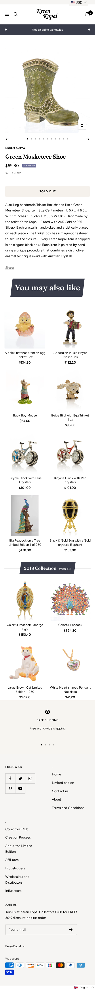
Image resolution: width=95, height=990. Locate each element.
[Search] (16, 14)
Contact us (60, 791)
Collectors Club (16, 829)
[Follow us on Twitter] (20, 778)
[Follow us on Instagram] (30, 778)
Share (9, 268)
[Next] (88, 138)
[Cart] (87, 14)
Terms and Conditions (68, 808)
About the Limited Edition (18, 849)
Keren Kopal (15, 147)
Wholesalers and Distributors (17, 879)
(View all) (65, 568)
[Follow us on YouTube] (20, 788)
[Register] (71, 929)
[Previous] (7, 138)
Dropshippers (15, 868)
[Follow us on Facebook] (10, 778)
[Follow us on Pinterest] (10, 788)
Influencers (13, 891)
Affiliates (12, 860)
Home (56, 774)
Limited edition (63, 783)
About (56, 799)
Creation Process (18, 837)
